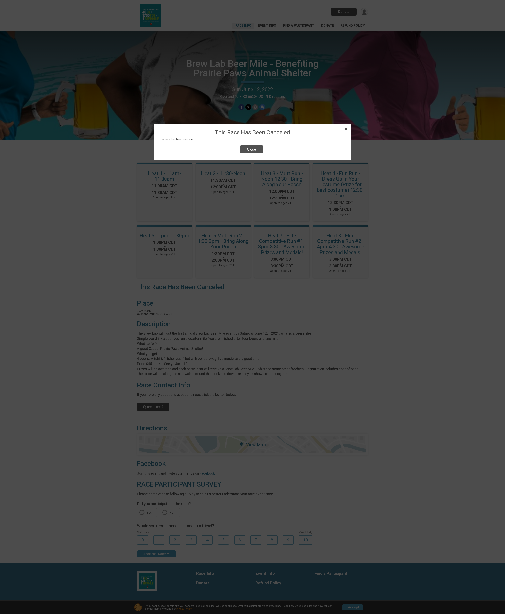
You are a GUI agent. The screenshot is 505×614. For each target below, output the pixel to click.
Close (251, 149)
